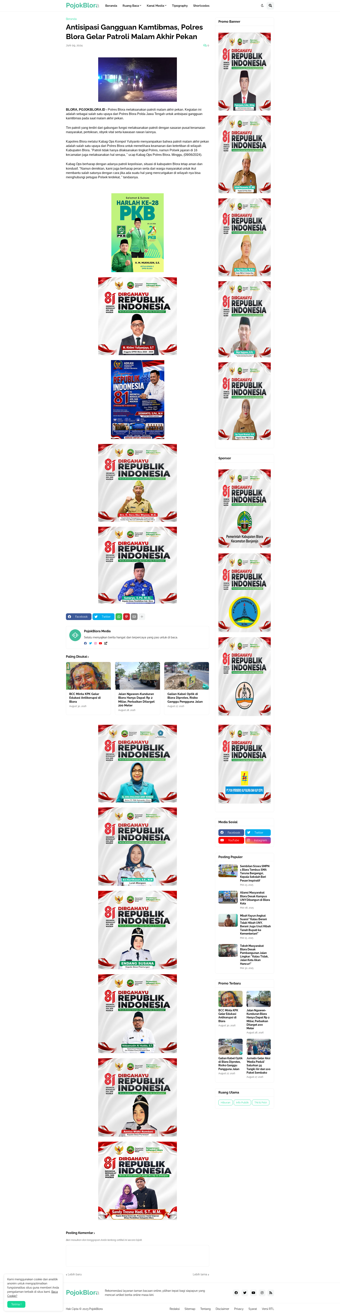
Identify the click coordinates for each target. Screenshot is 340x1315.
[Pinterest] (126, 616)
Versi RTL (268, 1308)
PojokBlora (96, 1308)
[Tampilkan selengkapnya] (142, 616)
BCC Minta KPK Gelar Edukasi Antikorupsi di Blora (85, 697)
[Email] (134, 616)
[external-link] (105, 643)
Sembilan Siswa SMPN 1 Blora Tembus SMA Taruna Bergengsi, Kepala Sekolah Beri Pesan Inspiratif (255, 873)
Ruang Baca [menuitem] (131, 5)
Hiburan (225, 1102)
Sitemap (190, 1308)
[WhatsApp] (118, 616)
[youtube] (100, 643)
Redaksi (175, 1308)
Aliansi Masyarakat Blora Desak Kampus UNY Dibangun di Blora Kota (255, 898)
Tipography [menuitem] (180, 5)
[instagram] (95, 643)
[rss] (270, 1293)
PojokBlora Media (97, 631)
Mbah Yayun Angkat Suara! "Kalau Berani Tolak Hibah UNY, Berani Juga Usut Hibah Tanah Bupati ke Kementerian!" (255, 924)
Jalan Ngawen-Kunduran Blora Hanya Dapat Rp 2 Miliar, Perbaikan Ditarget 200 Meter (136, 699)
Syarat (253, 1308)
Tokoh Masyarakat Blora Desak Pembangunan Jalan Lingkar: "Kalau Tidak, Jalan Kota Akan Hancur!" (254, 954)
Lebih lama (200, 1274)
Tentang (205, 1308)
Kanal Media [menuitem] (155, 5)
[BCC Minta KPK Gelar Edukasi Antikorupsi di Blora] (88, 676)
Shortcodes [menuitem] (201, 5)
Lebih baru (75, 1274)
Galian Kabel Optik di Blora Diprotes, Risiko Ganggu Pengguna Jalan (185, 697)
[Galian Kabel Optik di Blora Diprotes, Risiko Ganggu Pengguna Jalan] (186, 676)
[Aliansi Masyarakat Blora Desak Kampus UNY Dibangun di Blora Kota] (228, 897)
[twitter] (90, 643)
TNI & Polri (260, 1102)
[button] (262, 5)
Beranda (71, 19)
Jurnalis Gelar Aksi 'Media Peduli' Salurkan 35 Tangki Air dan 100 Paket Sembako (259, 1065)
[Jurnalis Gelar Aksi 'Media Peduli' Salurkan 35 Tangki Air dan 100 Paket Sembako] (259, 1047)
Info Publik (242, 1102)
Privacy (239, 1308)
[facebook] (85, 643)
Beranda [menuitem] (111, 5)
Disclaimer (222, 1308)
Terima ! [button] (16, 1304)
